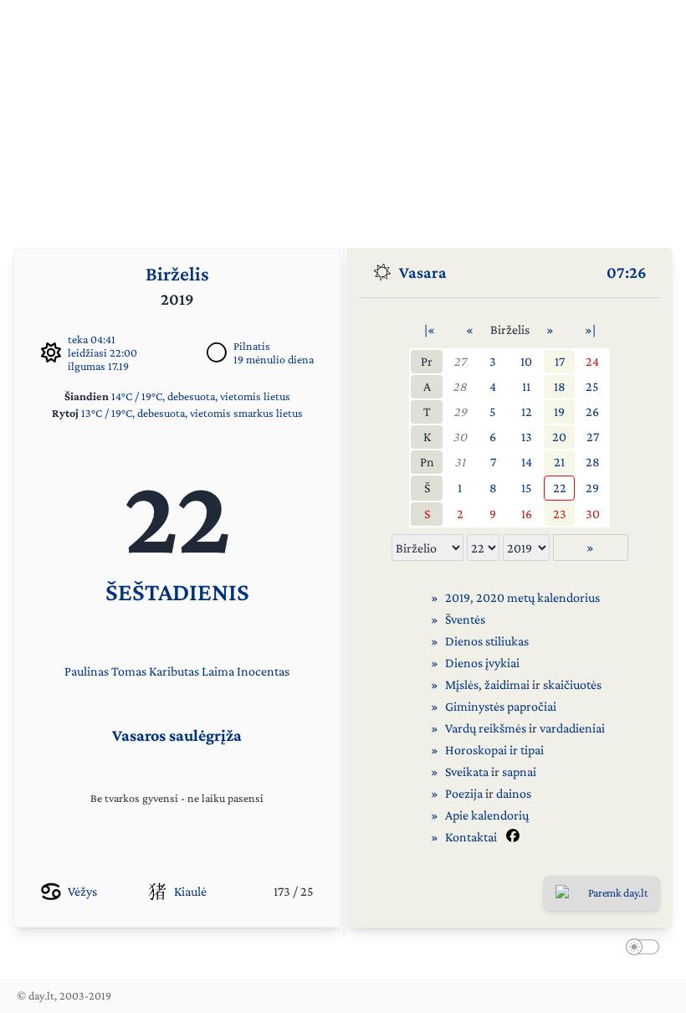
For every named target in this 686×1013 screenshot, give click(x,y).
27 (459, 361)
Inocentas (263, 671)
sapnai (519, 771)
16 (526, 513)
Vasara (423, 272)
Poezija (464, 793)
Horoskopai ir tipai (494, 750)
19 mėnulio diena (273, 359)
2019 (457, 597)
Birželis (177, 273)
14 (526, 462)
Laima (218, 671)
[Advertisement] (343, 117)
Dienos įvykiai (482, 663)
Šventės (465, 619)
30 (460, 436)
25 (592, 386)
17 (560, 361)
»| (590, 329)
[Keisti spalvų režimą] (639, 949)
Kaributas (174, 671)
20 (559, 436)
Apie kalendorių (487, 815)
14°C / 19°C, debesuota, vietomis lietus (200, 396)
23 (559, 513)
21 (559, 462)
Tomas (128, 671)
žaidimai (507, 684)
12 (526, 411)
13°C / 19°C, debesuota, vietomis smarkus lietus (192, 412)
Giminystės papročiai (500, 706)
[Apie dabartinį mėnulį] (217, 352)
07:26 (627, 272)
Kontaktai (471, 837)
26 (592, 411)
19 (559, 411)
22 (559, 488)
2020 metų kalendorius (538, 597)
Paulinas (86, 671)
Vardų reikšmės (485, 728)
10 (526, 361)
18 (560, 386)
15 (526, 488)
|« (429, 329)
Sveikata (467, 771)
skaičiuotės (572, 684)
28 (460, 386)
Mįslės (462, 684)
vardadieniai (572, 728)
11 (526, 386)
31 (459, 462)
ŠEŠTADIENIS (177, 591)
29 (460, 411)
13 (526, 436)
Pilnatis (251, 345)
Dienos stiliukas (487, 641)
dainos (513, 793)
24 (592, 361)
